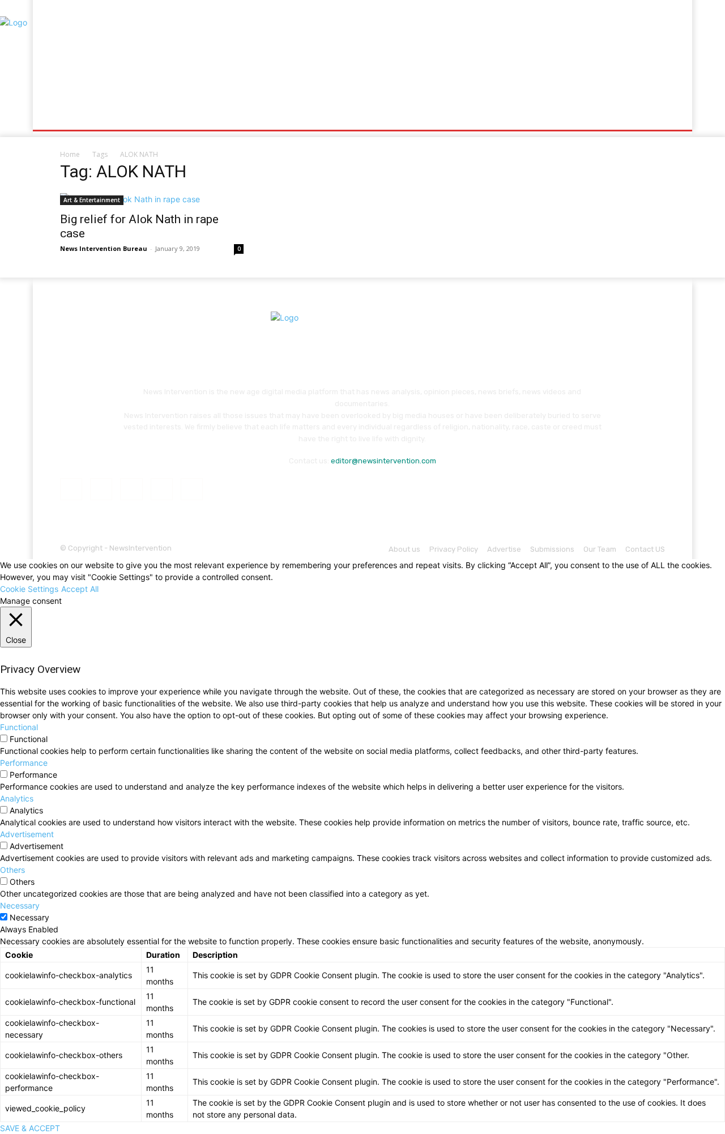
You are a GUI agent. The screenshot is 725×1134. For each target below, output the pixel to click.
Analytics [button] (16, 798)
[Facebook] (71, 489)
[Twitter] (162, 489)
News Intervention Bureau (103, 248)
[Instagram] (101, 489)
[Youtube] (192, 489)
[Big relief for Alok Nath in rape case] (152, 199)
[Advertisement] (457, 53)
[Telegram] (131, 489)
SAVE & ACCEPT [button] (30, 1128)
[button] (651, 116)
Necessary (29, 917)
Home (70, 154)
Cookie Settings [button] (29, 589)
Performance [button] (24, 763)
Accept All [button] (80, 589)
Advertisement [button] (27, 834)
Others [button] (12, 870)
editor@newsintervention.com (383, 461)
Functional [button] (19, 727)
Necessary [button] (20, 905)
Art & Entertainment (91, 200)
